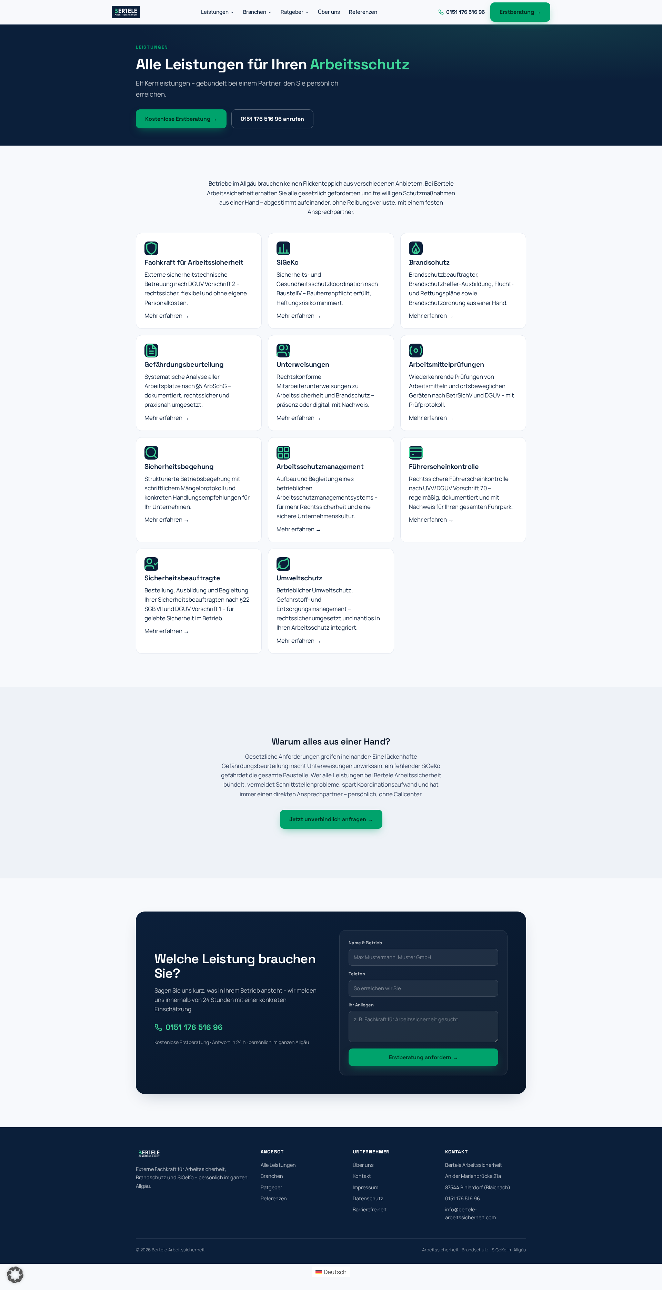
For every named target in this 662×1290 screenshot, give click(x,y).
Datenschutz (368, 1198)
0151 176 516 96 (194, 1027)
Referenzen (363, 12)
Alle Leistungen (278, 1165)
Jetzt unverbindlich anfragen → (331, 819)
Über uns (329, 12)
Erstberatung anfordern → (423, 1057)
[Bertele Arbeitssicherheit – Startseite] (126, 12)
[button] (15, 1275)
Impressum (365, 1187)
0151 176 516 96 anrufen (272, 118)
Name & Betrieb (365, 943)
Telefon (357, 974)
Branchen (254, 12)
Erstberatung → (520, 12)
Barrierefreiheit (370, 1209)
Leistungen (215, 12)
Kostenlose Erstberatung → (181, 118)
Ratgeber (292, 12)
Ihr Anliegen (361, 1005)
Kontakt (362, 1176)
